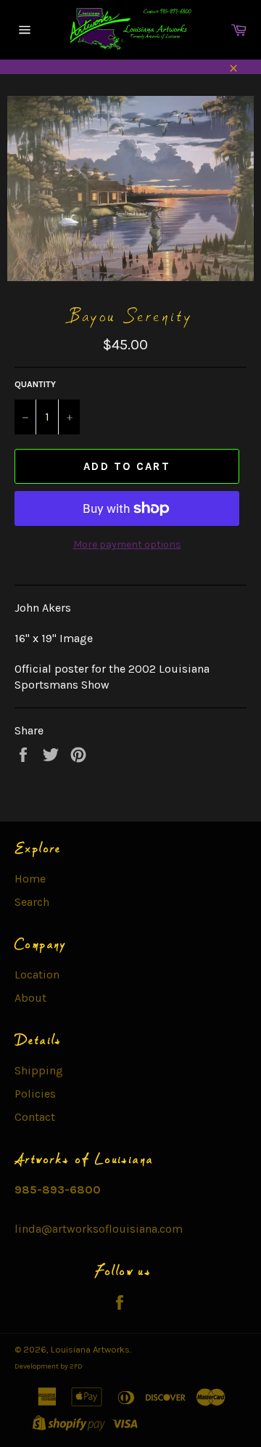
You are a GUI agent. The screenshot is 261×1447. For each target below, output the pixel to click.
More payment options (127, 544)
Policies (35, 1094)
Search (31, 902)
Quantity (35, 384)
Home (30, 878)
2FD (76, 1366)
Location (36, 974)
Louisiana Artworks (90, 1349)
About (30, 998)
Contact (34, 1117)
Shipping (38, 1070)
